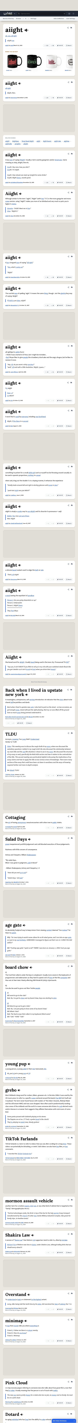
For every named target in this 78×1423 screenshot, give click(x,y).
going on (19, 267)
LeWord (14, 1340)
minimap (7, 1340)
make (43, 1419)
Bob (12, 426)
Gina (8, 211)
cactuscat (14, 1126)
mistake (64, 1240)
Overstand (8, 1308)
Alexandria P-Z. (15, 305)
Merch (69, 46)
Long (24, 739)
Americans (58, 160)
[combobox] (41, 14)
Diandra (10, 208)
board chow (8, 1021)
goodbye (31, 595)
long (26, 1419)
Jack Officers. (14, 372)
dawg (19, 178)
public (55, 822)
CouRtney (13, 495)
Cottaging (8, 827)
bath (36, 570)
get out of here (24, 516)
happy (28, 1395)
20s (45, 1069)
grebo (7, 1126)
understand (12, 1299)
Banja (14, 955)
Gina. (12, 216)
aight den (57, 141)
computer (63, 977)
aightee (66, 141)
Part (12, 611)
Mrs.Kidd (13, 616)
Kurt (7, 357)
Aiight (7, 216)
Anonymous (14, 98)
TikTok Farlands (9, 1158)
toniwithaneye (17, 1402)
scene (7, 201)
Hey (9, 267)
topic (19, 1299)
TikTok (20, 1154)
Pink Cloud (8, 1402)
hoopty (53, 669)
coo (9, 36)
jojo (12, 400)
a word (7, 595)
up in (21, 873)
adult (25, 1069)
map (8, 1326)
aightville (8, 144)
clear (56, 485)
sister (39, 1304)
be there (17, 421)
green (7, 844)
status (14, 204)
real (24, 752)
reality (55, 1390)
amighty (18, 144)
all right (14, 36)
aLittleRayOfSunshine (17, 182)
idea (56, 1304)
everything (33, 1326)
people (25, 357)
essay (49, 746)
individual (15, 1419)
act (9, 822)
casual (38, 475)
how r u (9, 393)
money (54, 1395)
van (35, 1206)
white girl (32, 473)
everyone (24, 417)
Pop (56, 1098)
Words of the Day (8, 19)
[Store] (69, 13)
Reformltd (17, 1252)
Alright (22, 160)
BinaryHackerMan (19, 1021)
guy (15, 1395)
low (57, 1146)
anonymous (22, 822)
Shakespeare (31, 855)
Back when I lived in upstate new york (16, 717)
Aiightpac (15, 141)
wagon (26, 1206)
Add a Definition (59, 19)
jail (25, 873)
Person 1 (10, 600)
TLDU (6, 775)
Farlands (25, 1154)
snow (17, 710)
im (8, 396)
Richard (10, 1245)
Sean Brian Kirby (15, 277)
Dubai (34, 1245)
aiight (7, 45)
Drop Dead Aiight (28, 141)
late (33, 1069)
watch (14, 933)
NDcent (31, 717)
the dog (15, 1078)
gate (69, 937)
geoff (12, 45)
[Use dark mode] (73, 13)
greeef (15, 827)
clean (23, 998)
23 (29, 1073)
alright (32, 511)
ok (6, 36)
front (34, 669)
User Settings (70, 19)
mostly (16, 1326)
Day (35, 1216)
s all (12, 574)
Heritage (33, 19)
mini (31, 1206)
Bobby (9, 516)
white (18, 352)
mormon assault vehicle (12, 1223)
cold (29, 863)
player (30, 1330)
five (28, 208)
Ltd (34, 1240)
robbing (62, 1304)
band (37, 1119)
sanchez (30, 364)
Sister (9, 746)
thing (46, 293)
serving (32, 699)
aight (38, 141)
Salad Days (8, 882)
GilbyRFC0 (16, 882)
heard (33, 662)
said (20, 878)
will (12, 702)
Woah (12, 770)
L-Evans (12, 775)
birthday (23, 940)
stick (54, 998)
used (17, 417)
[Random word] (64, 14)
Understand (35, 739)
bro (30, 1154)
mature (64, 930)
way (11, 160)
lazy (8, 262)
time (51, 977)
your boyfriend (40, 417)
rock (60, 1106)
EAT (67, 662)
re (13, 1073)
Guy (8, 167)
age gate (8, 955)
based (14, 570)
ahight (25, 144)
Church (24, 1216)
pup (24, 1073)
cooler (20, 511)
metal (23, 1122)
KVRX (22, 1223)
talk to (11, 300)
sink (42, 570)
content (49, 930)
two (42, 198)
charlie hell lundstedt (17, 523)
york (32, 707)
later (18, 300)
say (29, 511)
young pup (8, 1078)
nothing (31, 475)
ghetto (63, 293)
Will (60, 1098)
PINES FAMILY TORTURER (23, 1158)
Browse (18, 19)
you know (22, 1333)
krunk (28, 669)
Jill (12, 364)
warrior (56, 1213)
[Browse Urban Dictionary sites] (9, 14)
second (25, 421)
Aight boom (47, 141)
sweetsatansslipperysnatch (18, 674)
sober (13, 1390)
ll (8, 300)
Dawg (20, 605)
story (61, 699)
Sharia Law (18, 1240)
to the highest (36, 1299)
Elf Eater (15, 1308)
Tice (14, 1245)
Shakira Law (8, 1252)
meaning (15, 739)
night (16, 490)
